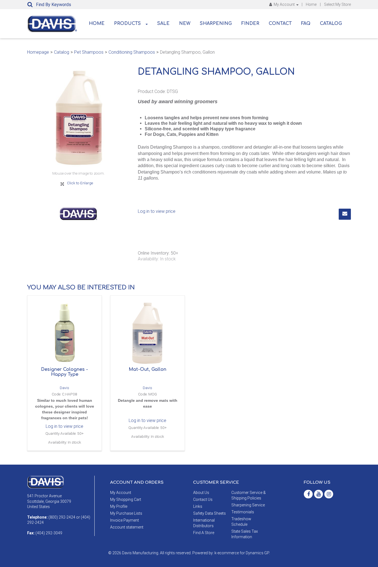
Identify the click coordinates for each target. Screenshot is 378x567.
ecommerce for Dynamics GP (243, 553)
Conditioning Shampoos (131, 52)
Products (127, 23)
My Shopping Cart (125, 499)
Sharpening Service (248, 505)
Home (311, 4)
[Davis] (45, 482)
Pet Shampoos (88, 52)
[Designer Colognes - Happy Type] (64, 332)
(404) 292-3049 (48, 533)
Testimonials (242, 512)
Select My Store (337, 4)
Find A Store (203, 532)
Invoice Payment (124, 520)
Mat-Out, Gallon (147, 369)
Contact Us (203, 499)
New (184, 23)
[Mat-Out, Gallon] (147, 332)
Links (197, 506)
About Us (201, 492)
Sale (163, 23)
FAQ (305, 23)
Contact (280, 23)
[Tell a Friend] (345, 214)
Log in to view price (156, 211)
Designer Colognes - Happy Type (64, 372)
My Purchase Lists (126, 513)
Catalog (331, 23)
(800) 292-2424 (61, 517)
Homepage (38, 52)
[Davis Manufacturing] (52, 24)
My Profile (118, 506)
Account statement (126, 527)
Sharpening (216, 23)
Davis (64, 387)
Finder (250, 23)
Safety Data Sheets (209, 513)
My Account (284, 4)
